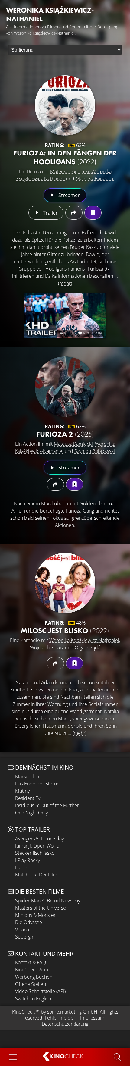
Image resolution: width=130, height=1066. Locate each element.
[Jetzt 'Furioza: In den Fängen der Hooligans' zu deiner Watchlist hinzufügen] (93, 213)
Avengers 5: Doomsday (39, 839)
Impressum (92, 1017)
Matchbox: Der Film (36, 875)
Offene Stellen (30, 984)
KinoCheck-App (31, 970)
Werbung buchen (33, 977)
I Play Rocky (27, 860)
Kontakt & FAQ (30, 962)
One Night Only (31, 813)
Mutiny (22, 791)
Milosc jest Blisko (65, 630)
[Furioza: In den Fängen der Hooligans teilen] (74, 213)
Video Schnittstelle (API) (40, 991)
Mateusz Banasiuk (95, 178)
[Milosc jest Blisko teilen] (55, 663)
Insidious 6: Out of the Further (47, 805)
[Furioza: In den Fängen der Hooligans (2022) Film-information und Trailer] (65, 105)
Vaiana (22, 929)
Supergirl (25, 937)
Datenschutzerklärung (65, 1024)
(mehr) (65, 283)
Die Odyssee (28, 922)
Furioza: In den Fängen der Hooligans (65, 157)
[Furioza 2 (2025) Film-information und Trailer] (65, 386)
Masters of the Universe (40, 908)
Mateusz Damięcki (69, 171)
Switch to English (33, 998)
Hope (21, 867)
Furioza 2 (65, 434)
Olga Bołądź (87, 647)
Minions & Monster (35, 915)
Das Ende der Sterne (37, 784)
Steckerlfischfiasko (34, 853)
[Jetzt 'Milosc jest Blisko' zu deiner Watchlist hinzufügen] (74, 663)
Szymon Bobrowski (94, 451)
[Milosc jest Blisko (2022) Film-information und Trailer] (65, 583)
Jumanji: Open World (37, 846)
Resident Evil (29, 798)
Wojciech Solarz (47, 647)
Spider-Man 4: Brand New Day (47, 901)
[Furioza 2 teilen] (55, 484)
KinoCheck (23, 1011)
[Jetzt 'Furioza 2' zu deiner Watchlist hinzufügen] (74, 484)
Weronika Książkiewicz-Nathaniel (84, 640)
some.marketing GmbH (72, 1011)
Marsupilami (28, 776)
